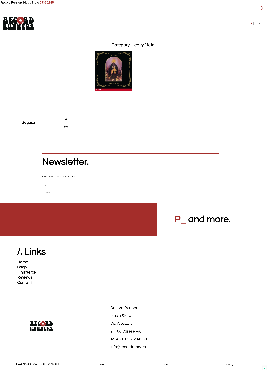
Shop (22, 267)
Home (22, 262)
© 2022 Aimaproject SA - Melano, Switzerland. (37, 364)
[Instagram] (66, 126)
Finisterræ (26, 272)
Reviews (24, 277)
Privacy (229, 364)
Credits (101, 364)
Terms (165, 364)
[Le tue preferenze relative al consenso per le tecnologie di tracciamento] (264, 368)
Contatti (24, 282)
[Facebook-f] (66, 119)
